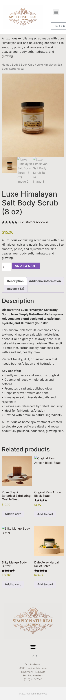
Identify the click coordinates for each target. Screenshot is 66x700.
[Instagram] (33, 656)
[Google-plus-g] (37, 656)
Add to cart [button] (13, 514)
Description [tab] (15, 281)
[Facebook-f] (29, 656)
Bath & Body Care (23, 64)
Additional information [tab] (45, 281)
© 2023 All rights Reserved (33, 693)
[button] (56, 12)
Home (6, 64)
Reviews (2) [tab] (15, 289)
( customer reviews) (33, 222)
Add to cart (26, 265)
